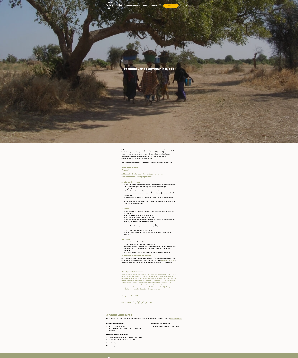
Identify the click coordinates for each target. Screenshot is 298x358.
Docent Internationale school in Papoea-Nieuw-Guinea (126, 337)
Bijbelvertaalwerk (133, 5)
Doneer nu (169, 6)
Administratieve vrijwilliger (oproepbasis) (166, 326)
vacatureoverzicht (176, 318)
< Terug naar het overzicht (129, 296)
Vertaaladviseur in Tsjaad (117, 326)
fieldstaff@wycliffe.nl (168, 260)
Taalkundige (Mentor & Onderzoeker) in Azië (123, 339)
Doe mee (145, 5)
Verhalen (153, 5)
